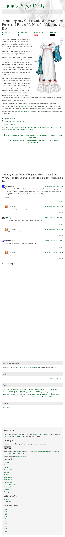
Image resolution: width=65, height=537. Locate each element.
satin (11, 396)
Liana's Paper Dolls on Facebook (44, 434)
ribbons (54, 394)
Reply (61, 201)
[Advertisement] (32, 158)
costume (36, 389)
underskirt (34, 397)
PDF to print (39, 32)
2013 (5, 514)
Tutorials (6, 489)
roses (7, 129)
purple (45, 394)
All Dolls (6, 499)
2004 (5, 531)
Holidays (12, 125)
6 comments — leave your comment (14, 121)
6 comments (7, 35)
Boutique (31, 389)
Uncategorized (8, 492)
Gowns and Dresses (10, 470)
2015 (5, 509)
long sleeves (54, 392)
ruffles (5, 397)
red (50, 394)
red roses (52, 127)
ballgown (8, 389)
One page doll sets (9, 484)
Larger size (6, 32)
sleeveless (24, 397)
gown (16, 391)
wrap (31, 129)
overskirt (19, 394)
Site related (7, 487)
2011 (5, 519)
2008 (5, 526)
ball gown (13, 389)
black (20, 389)
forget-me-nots (29, 127)
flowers (6, 392)
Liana (10, 206)
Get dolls (54, 32)
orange (14, 394)
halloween (32, 392)
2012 (5, 516)
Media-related (8, 479)
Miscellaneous (8, 482)
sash (8, 397)
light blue (43, 392)
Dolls (5, 465)
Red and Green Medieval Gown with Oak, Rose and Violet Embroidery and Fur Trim (33, 136)
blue (7, 127)
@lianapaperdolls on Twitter (12, 436)
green (22, 392)
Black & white (23, 32)
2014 (5, 511)
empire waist (20, 127)
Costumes (42, 389)
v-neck (40, 397)
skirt (20, 397)
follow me (19, 93)
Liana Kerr (19, 451)
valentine (12, 129)
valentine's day (20, 129)
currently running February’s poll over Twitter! (15, 88)
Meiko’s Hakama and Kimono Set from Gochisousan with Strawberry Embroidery (32, 142)
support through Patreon (22, 111)
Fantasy (6, 467)
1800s (4, 389)
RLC (6, 218)
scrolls (14, 396)
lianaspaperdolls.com (20, 456)
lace (38, 127)
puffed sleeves (44, 127)
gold (35, 127)
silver (17, 397)
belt (17, 389)
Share (21, 35)
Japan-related (8, 477)
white (27, 129)
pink (28, 394)
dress (47, 389)
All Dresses (7, 501)
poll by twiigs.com (56, 379)
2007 (5, 528)
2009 (5, 524)
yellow (51, 397)
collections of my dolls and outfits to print (27, 367)
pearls (24, 394)
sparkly (29, 396)
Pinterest (36, 106)
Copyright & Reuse (20, 444)
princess (32, 394)
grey (27, 392)
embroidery (12, 127)
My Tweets (6, 407)
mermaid (59, 392)
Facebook (23, 106)
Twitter (29, 106)
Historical (6, 472)
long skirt (48, 392)
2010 (5, 521)
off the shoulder (7, 394)
